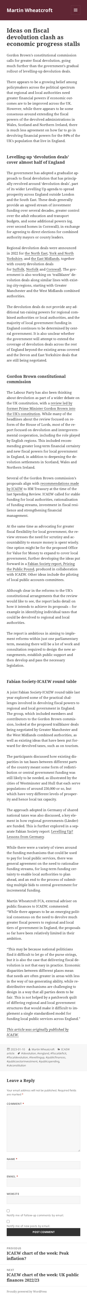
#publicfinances (55, 1057)
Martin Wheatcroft (30, 10)
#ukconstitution (16, 1065)
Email (12, 1176)
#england (43, 1053)
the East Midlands (45, 258)
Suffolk (18, 269)
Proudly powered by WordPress (27, 1291)
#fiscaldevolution (17, 1057)
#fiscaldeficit (58, 1053)
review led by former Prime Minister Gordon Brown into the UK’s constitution (41, 408)
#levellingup (36, 1057)
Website (13, 1194)
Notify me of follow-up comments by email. (35, 1215)
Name (12, 1159)
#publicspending (49, 1061)
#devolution (28, 1053)
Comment (15, 1104)
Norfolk (32, 269)
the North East (36, 253)
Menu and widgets (75, 14)
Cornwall (53, 269)
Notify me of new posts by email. (28, 1226)
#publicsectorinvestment (22, 1061)
